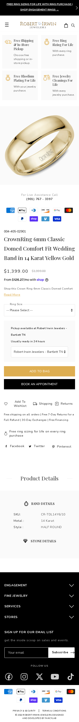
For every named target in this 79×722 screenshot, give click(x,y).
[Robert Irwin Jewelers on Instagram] (24, 676)
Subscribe (60, 652)
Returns (67, 404)
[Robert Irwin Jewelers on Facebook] (8, 676)
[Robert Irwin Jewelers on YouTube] (54, 676)
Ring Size (16, 304)
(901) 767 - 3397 (39, 199)
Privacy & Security (24, 711)
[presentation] (77, 8)
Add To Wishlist (20, 404)
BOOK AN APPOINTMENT (39, 384)
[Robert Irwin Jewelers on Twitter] (39, 676)
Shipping (45, 404)
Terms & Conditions (54, 711)
